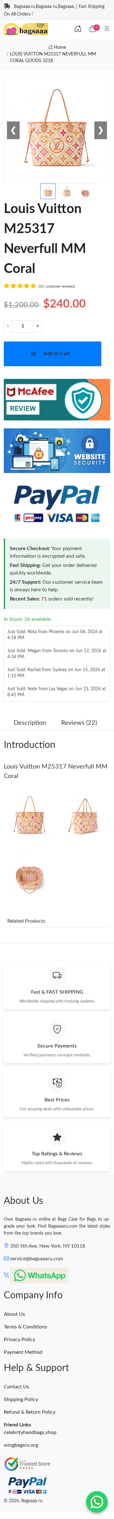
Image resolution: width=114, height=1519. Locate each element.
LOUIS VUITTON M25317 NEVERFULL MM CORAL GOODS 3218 (53, 57)
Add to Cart (56, 353)
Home (59, 47)
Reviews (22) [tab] (79, 723)
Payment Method (23, 1352)
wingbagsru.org (21, 1445)
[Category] (107, 29)
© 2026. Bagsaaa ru (23, 1501)
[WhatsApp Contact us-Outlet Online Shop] (97, 1502)
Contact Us (16, 1386)
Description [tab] (30, 723)
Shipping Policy (21, 1399)
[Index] (78, 29)
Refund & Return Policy (29, 1412)
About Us (14, 1314)
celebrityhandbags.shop (30, 1432)
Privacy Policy (19, 1339)
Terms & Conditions (25, 1326)
